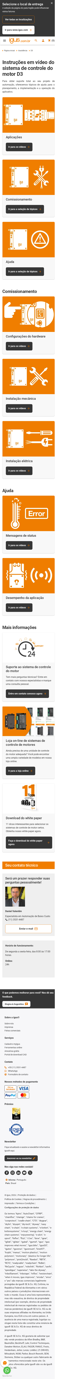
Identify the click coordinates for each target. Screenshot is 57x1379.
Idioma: (17, 1180)
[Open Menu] (4, 40)
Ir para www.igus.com (16, 30)
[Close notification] (51, 3)
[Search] (36, 41)
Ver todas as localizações (18, 19)
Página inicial (9, 51)
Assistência (22, 51)
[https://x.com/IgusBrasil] (30, 1173)
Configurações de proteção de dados (22, 1207)
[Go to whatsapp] (7, 1370)
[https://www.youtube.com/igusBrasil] (24, 1173)
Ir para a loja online (18, 770)
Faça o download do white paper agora (25, 842)
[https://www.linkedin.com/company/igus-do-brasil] (18, 1173)
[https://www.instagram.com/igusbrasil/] (12, 1173)
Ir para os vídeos (17, 147)
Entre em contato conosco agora (25, 693)
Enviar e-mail (26, 928)
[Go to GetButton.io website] (7, 1376)
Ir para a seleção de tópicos (22, 209)
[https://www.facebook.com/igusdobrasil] (7, 1173)
